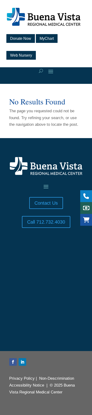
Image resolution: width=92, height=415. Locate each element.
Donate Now (20, 38)
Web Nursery (21, 55)
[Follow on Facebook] (13, 362)
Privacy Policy (22, 378)
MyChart (47, 38)
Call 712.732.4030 (46, 222)
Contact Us (46, 203)
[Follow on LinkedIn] (22, 362)
